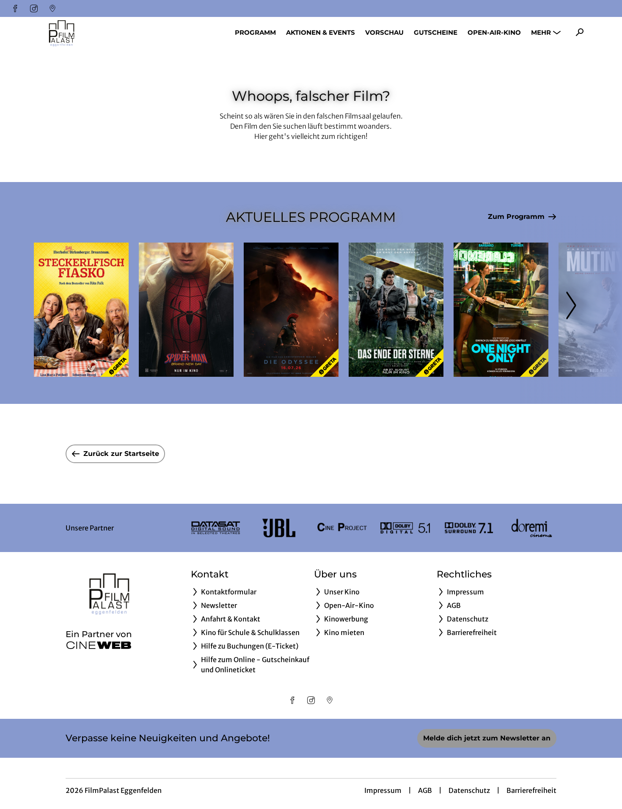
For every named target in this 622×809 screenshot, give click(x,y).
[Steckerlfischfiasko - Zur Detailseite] (81, 310)
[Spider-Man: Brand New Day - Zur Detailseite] (186, 310)
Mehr (541, 32)
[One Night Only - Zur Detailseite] (501, 310)
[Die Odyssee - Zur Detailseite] (291, 310)
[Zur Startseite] (93, 32)
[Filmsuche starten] (579, 32)
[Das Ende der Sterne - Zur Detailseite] (396, 310)
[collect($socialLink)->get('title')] (15, 8)
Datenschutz (469, 790)
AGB (425, 790)
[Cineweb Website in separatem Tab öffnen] (99, 645)
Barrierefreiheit (531, 790)
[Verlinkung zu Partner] (215, 528)
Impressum (383, 790)
